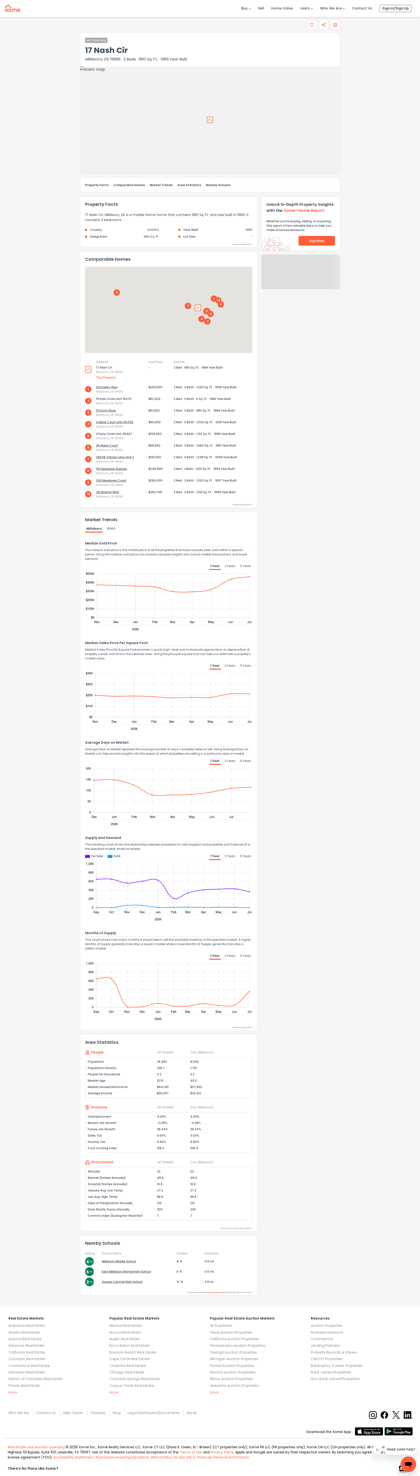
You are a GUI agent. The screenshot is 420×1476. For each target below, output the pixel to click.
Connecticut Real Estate (29, 1365)
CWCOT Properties (326, 1358)
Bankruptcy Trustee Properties (337, 1365)
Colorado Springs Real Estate (134, 1378)
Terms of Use (191, 1452)
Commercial (322, 1339)
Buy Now (316, 240)
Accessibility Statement (73, 1457)
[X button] (396, 1414)
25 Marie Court (107, 445)
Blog (117, 1412)
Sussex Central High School (122, 1282)
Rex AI (191, 1412)
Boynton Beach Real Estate (132, 1352)
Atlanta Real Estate (125, 1325)
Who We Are (331, 8)
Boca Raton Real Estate (129, 1345)
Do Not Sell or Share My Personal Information (211, 1457)
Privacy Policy (222, 1452)
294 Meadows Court (111, 480)
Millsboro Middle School (119, 1261)
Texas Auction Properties (231, 1332)
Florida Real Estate (24, 1385)
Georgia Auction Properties (233, 1352)
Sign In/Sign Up (395, 8)
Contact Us (362, 8)
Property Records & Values (334, 1352)
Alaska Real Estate (24, 1332)
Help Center (73, 1412)
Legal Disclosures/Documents (154, 1412)
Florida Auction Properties (232, 1365)
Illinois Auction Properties (231, 1378)
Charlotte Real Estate (127, 1365)
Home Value (282, 8)
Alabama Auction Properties (234, 1385)
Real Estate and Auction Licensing (36, 1447)
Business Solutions (327, 1332)
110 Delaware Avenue (111, 469)
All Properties (221, 1325)
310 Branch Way (107, 492)
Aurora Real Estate (125, 1332)
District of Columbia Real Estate (36, 1378)
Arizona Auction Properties (232, 1372)
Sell (261, 8)
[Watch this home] (312, 25)
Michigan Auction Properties (234, 1358)
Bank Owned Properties (331, 1372)
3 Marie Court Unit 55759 (114, 422)
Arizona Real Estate (25, 1339)
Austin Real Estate (124, 1339)
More (13, 1392)
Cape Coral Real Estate (129, 1358)
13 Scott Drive (106, 410)
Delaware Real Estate (27, 1372)
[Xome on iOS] (370, 1431)
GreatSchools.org (215, 1292)
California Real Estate (27, 1352)
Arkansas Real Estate (26, 1345)
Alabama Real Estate (27, 1325)
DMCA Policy (161, 1457)
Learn (305, 8)
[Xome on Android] (399, 1431)
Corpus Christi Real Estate (131, 1385)
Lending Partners (325, 1345)
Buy (244, 8)
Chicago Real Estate (126, 1372)
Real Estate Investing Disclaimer (122, 1457)
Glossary (98, 1412)
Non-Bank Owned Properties (335, 1378)
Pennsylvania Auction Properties (237, 1345)
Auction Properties (326, 1325)
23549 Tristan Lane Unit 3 (115, 457)
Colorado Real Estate (27, 1358)
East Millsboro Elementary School (126, 1271)
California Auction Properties (234, 1339)
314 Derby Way (107, 387)
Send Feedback (301, 276)
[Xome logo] (12, 7)
